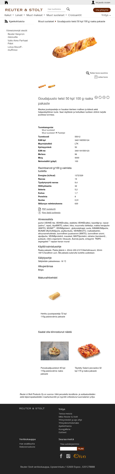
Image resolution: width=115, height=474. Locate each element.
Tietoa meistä (65, 413)
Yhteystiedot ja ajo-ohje (70, 419)
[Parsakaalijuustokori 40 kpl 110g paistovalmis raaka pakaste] (55, 351)
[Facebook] (96, 97)
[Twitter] (100, 97)
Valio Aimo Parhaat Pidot (18, 42)
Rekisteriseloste (27, 446)
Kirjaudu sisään (103, 2)
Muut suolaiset (46, 21)
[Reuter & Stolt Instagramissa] (68, 455)
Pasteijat (61, 132)
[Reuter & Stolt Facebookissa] (61, 455)
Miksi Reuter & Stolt (68, 416)
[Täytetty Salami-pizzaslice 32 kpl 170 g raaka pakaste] (89, 351)
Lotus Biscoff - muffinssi (15, 48)
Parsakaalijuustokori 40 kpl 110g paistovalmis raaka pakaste (53, 370)
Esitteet (62, 432)
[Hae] (68, 9)
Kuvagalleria (64, 429)
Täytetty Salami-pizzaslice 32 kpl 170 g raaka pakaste (88, 369)
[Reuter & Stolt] (23, 10)
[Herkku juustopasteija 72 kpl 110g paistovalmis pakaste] (55, 296)
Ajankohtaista (65, 426)
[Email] (108, 97)
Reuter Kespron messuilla (16, 35)
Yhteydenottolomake (69, 422)
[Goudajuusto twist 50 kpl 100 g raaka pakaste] (74, 47)
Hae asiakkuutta (27, 443)
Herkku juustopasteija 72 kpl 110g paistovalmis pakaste (53, 315)
